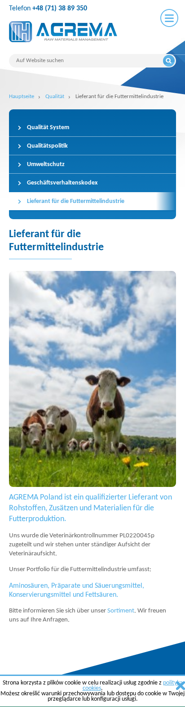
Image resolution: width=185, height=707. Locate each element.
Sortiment (120, 611)
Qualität (54, 96)
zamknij (180, 685)
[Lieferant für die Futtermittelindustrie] (92, 379)
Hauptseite (21, 96)
